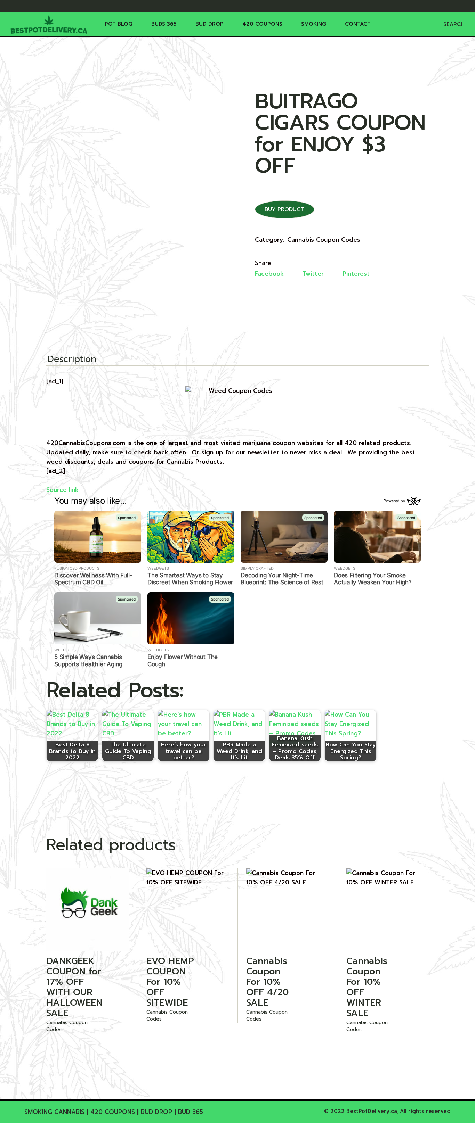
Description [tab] (71, 360)
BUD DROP (156, 1111)
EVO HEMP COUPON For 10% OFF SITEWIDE (170, 981)
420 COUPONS (112, 1111)
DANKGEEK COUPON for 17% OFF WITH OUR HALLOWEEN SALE (74, 987)
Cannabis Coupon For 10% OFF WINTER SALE (366, 987)
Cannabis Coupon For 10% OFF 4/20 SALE (267, 981)
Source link (62, 489)
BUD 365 (190, 1111)
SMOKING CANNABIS (54, 1111)
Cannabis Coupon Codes (323, 239)
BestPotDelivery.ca (371, 1111)
